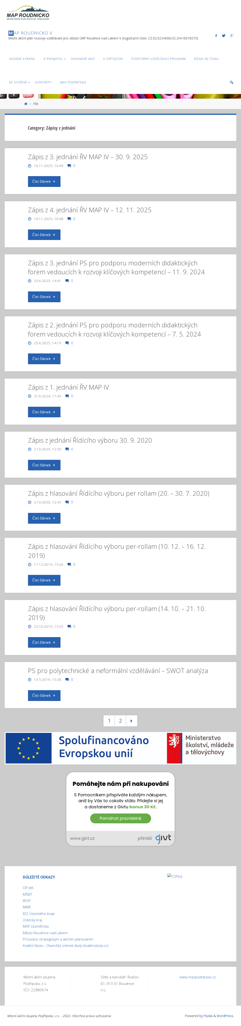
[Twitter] (223, 35)
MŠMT (27, 894)
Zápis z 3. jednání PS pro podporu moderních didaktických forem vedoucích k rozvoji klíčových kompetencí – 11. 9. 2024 (116, 267)
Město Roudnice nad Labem (45, 932)
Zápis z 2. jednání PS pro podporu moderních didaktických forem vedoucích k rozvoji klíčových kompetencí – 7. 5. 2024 (114, 329)
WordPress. (225, 1016)
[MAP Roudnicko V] (27, 11)
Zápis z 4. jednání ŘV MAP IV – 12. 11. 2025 (90, 209)
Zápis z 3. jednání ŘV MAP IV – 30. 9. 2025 (88, 156)
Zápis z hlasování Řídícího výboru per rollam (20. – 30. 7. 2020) (118, 493)
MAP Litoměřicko (36, 926)
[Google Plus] (232, 35)
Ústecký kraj (32, 920)
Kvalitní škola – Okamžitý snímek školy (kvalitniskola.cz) (65, 945)
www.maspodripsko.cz (198, 977)
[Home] (25, 103)
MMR (27, 907)
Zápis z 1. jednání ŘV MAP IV (68, 387)
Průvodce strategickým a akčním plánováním (58, 939)
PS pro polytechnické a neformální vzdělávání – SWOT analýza (118, 670)
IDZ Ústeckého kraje (39, 913)
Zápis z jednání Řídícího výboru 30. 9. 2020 (90, 440)
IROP (27, 900)
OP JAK (28, 887)
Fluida (208, 1016)
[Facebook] (216, 35)
